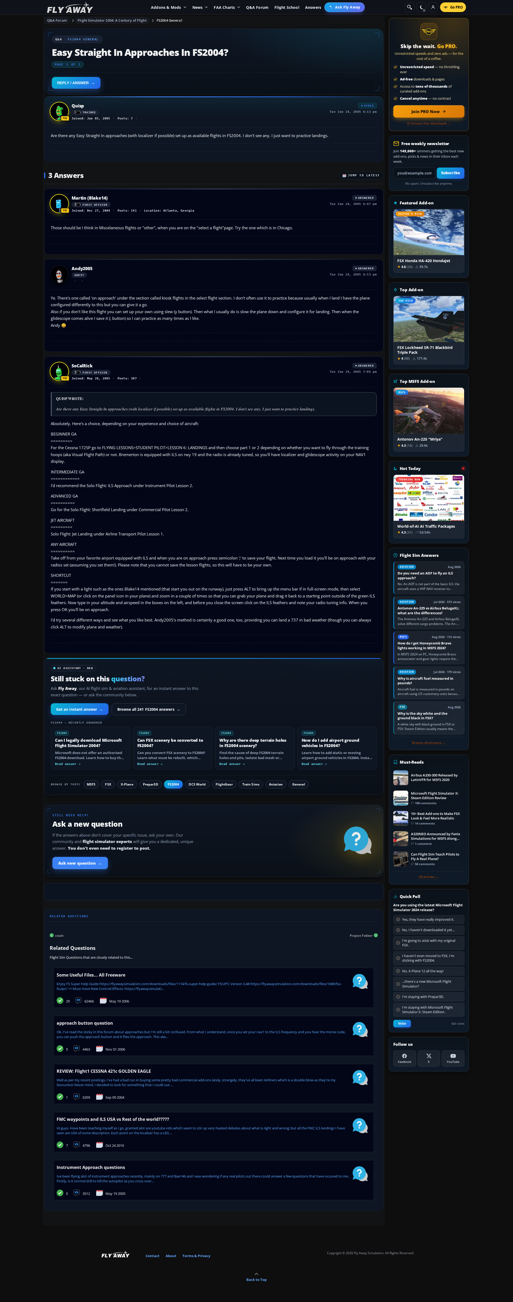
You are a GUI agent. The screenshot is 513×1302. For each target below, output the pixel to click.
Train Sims (250, 784)
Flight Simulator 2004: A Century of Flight (111, 20)
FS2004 (173, 784)
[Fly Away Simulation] (70, 7)
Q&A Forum (57, 20)
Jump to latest (364, 175)
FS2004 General (169, 20)
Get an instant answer (79, 709)
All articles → (429, 877)
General (298, 784)
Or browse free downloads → (429, 123)
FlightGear (224, 784)
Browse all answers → (429, 743)
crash (59, 935)
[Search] (409, 7)
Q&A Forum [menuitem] (257, 7)
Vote (402, 1023)
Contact (153, 1255)
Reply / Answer (73, 83)
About (171, 1255)
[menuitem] (344, 7)
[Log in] (433, 7)
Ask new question (80, 863)
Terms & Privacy (196, 1255)
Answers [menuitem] (313, 7)
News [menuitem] (197, 7)
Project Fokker (361, 935)
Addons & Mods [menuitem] (166, 7)
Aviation (276, 784)
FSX (108, 784)
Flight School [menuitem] (286, 7)
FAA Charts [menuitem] (224, 7)
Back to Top (256, 1279)
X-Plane (127, 784)
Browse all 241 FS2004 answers (148, 709)
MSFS (91, 784)
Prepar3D (150, 784)
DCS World (197, 784)
